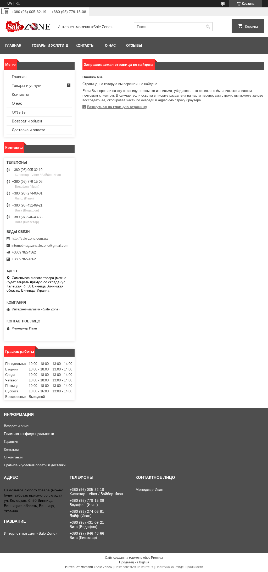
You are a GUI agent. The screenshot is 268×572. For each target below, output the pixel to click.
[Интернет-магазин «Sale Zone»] (27, 27)
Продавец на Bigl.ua (134, 562)
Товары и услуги (48, 46)
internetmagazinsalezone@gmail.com (40, 245)
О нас (110, 46)
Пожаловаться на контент (133, 567)
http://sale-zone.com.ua (30, 238)
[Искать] (208, 26)
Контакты (85, 46)
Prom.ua (157, 557)
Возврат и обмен (27, 121)
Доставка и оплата (28, 130)
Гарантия (11, 442)
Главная (13, 46)
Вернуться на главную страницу (117, 107)
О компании (13, 457)
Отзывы (134, 46)
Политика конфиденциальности (29, 434)
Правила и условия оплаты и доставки (34, 465)
